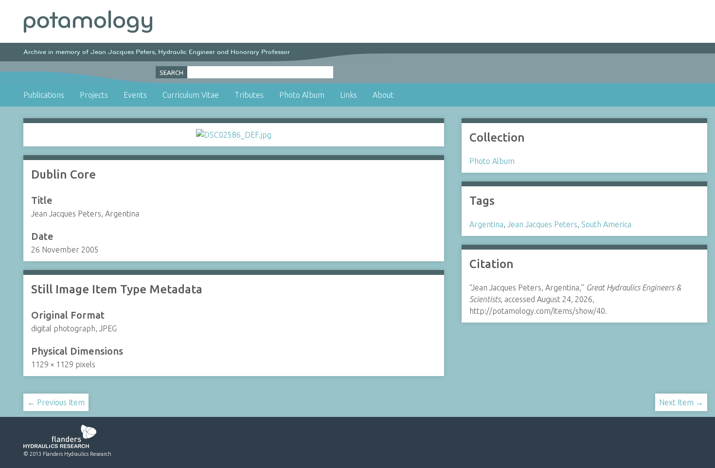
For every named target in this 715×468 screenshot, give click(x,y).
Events (135, 94)
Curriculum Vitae (190, 94)
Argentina (486, 224)
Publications (43, 94)
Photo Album (301, 94)
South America (606, 224)
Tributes (249, 94)
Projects (94, 94)
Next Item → (681, 402)
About (383, 94)
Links (348, 94)
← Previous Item (56, 402)
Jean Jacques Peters (542, 224)
